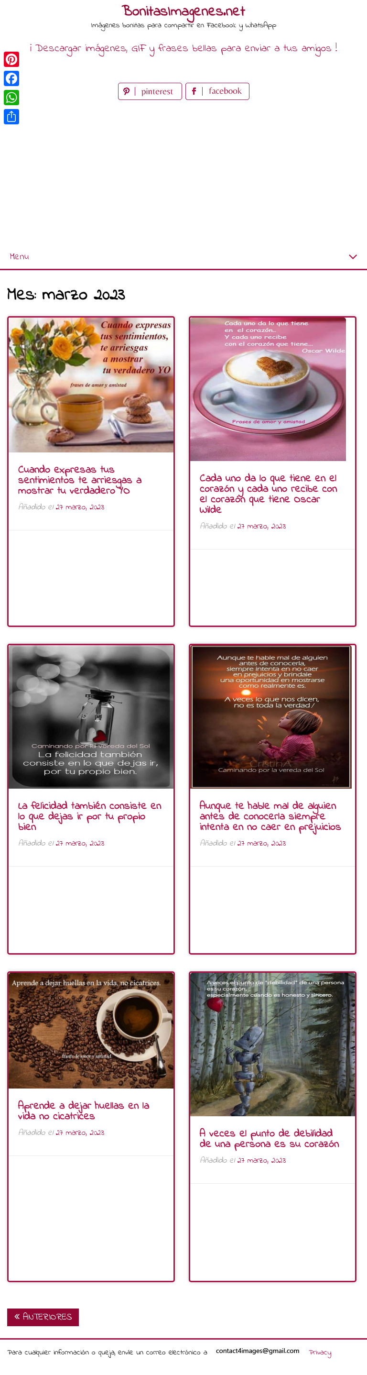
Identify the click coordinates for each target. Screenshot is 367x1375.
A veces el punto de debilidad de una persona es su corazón (269, 1139)
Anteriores (46, 1317)
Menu (19, 257)
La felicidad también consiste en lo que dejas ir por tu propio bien (89, 817)
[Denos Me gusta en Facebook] (217, 97)
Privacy (320, 1352)
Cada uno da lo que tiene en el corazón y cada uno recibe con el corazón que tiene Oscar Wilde (268, 494)
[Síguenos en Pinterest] (151, 97)
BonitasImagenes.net (183, 11)
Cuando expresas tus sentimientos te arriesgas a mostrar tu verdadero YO (79, 480)
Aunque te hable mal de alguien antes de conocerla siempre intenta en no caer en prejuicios (270, 817)
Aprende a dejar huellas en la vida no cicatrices (83, 1111)
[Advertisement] (183, 174)
